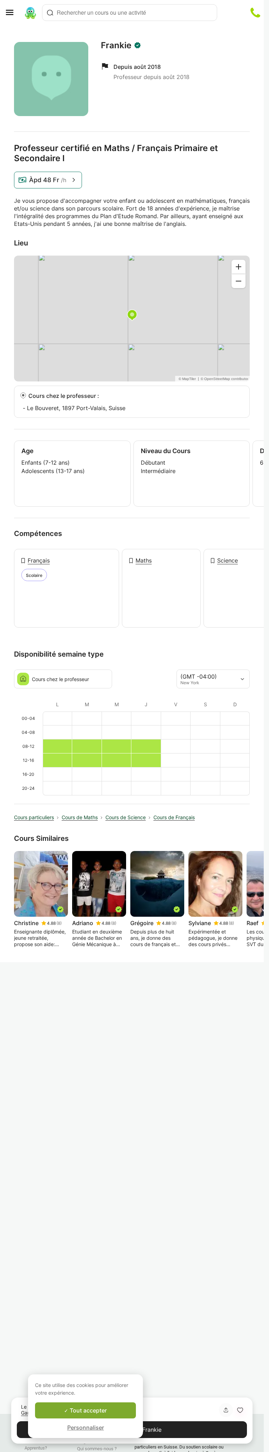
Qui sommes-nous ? (97, 1448)
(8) (59, 923)
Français (39, 560)
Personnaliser (85, 1427)
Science (227, 560)
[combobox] (129, 12)
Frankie (116, 45)
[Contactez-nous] (255, 12)
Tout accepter (87, 1410)
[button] (240, 1410)
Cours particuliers (34, 817)
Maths (144, 560)
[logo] (30, 12)
